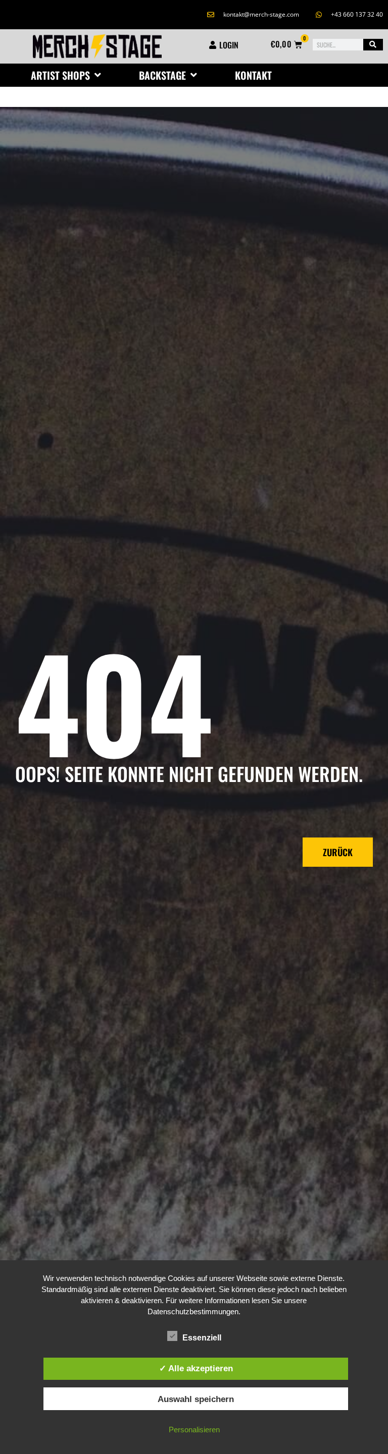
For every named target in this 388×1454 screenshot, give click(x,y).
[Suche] (373, 44)
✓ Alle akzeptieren (196, 1368)
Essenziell (201, 1337)
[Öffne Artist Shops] (97, 75)
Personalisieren (194, 1429)
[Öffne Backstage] (193, 75)
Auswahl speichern (196, 1399)
